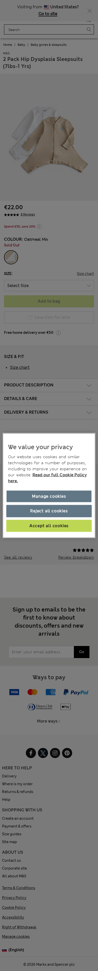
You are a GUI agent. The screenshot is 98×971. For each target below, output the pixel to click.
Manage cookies (49, 496)
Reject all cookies (49, 511)
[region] (49, 485)
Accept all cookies (49, 525)
